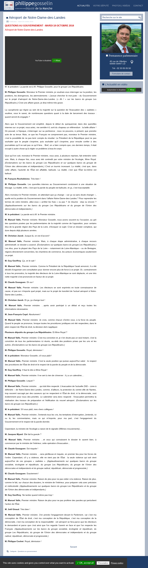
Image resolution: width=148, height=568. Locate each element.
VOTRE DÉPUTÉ (101, 5)
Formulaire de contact (121, 74)
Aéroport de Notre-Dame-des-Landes (37, 17)
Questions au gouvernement (27, 551)
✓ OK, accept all (85, 563)
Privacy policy (117, 563)
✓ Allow (56, 60)
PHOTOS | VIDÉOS (121, 5)
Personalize (103, 563)
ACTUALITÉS (83, 5)
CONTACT (138, 5)
